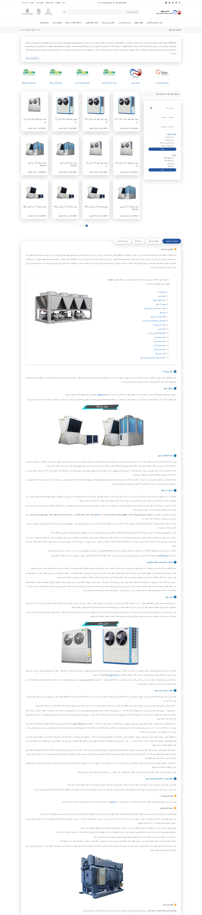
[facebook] (179, 2)
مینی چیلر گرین (169, 140)
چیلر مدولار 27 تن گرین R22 (65, 206)
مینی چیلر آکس (169, 137)
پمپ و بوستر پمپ (125, 22)
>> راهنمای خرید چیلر (33, 58)
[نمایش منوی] (48, 11)
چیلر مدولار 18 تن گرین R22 (96, 206)
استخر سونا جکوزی (92, 22)
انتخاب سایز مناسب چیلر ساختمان (155, 308)
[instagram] (172, 2)
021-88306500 (121, 3)
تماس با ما (25, 3)
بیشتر (162, 149)
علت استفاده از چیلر (159, 300)
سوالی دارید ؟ (40, 3)
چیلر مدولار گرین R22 (37, 83)
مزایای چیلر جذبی (160, 337)
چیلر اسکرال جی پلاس (144, 83)
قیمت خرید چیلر (160, 353)
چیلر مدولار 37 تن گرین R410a (129, 208)
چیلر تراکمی (162, 329)
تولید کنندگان (49, 3)
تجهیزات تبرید (57, 22)
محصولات (58, 3)
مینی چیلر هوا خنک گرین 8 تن (97, 164)
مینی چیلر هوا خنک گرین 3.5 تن (34, 121)
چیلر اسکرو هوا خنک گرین (64, 83)
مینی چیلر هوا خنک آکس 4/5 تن (96, 121)
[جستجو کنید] (64, 12)
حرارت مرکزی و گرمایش (154, 22)
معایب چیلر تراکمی (159, 349)
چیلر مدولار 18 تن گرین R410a (37, 164)
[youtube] (169, 2)
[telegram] (166, 2)
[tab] (171, 241)
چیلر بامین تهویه (117, 83)
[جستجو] (151, 108)
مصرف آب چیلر (161, 304)
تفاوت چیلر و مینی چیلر (158, 316)
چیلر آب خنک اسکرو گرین (90, 83)
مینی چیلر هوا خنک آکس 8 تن (66, 121)
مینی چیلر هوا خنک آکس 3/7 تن (126, 121)
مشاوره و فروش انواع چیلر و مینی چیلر (153, 357)
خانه (63, 3)
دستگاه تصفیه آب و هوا (74, 22)
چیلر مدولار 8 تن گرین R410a (68, 164)
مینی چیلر (162, 312)
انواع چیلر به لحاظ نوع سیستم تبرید (154, 320)
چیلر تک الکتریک (170, 83)
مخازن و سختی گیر (108, 22)
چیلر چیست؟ (161, 292)
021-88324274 (106, 3)
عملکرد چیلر (162, 296)
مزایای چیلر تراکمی (159, 345)
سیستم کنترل (44, 22)
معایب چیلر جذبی (160, 341)
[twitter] (176, 2)
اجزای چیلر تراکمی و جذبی (157, 333)
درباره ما (31, 3)
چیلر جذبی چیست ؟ (159, 325)
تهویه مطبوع (139, 22)
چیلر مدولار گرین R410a (166, 143)
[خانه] (168, 12)
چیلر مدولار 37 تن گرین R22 (34, 206)
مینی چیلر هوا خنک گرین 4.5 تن (126, 164)
